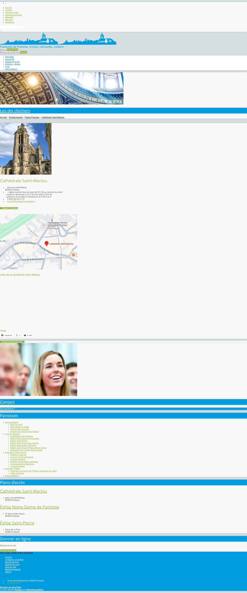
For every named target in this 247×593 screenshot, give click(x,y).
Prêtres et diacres (18, 455)
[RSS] (6, 3)
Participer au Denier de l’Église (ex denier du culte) (33, 471)
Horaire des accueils (19, 429)
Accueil (8, 7)
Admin (8, 572)
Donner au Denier (8, 550)
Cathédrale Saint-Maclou (53, 117)
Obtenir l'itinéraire (10, 208)
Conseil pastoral (17, 459)
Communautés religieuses (22, 464)
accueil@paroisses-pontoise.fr (21, 201)
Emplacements (16, 117)
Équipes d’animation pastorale (24, 462)
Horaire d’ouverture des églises (24, 432)
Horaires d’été (11, 12)
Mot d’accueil (16, 425)
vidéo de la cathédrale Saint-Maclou (20, 274)
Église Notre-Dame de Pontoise (24, 438)
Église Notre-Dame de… (13, 342)
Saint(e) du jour (12, 564)
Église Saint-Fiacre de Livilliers (24, 443)
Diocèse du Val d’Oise (10, 587)
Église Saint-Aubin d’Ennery (23, 445)
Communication (17, 466)
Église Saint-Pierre (19, 441)
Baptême (9, 17)
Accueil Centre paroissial (21, 457)
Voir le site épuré (25, 553)
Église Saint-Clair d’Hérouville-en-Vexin (28, 448)
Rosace (19, 590)
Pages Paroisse (32, 117)
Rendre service (12, 562)
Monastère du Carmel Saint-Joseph (26, 450)
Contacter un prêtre (14, 559)
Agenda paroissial (13, 15)
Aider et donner (17, 473)
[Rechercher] (1, 30)
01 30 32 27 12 (14, 583)
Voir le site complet (9, 553)
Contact (8, 10)
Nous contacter (12, 476)
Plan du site (10, 567)
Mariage (9, 20)
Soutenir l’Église (12, 469)
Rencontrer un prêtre (19, 427)
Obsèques (9, 22)
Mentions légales (13, 569)
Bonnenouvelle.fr (35, 590)
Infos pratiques (12, 422)
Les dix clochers (15, 110)
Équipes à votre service (16, 452)
